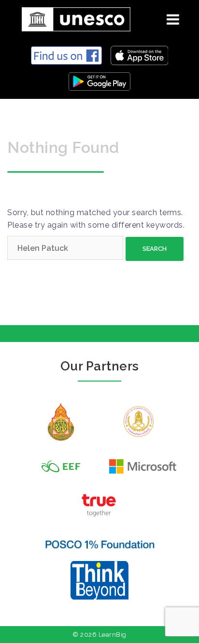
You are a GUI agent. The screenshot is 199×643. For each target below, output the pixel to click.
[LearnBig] (72, 17)
